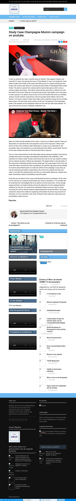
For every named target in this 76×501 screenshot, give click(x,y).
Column (43, 432)
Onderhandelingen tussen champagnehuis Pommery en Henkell (21, 249)
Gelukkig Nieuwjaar (53, 310)
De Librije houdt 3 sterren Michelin (21, 478)
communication (46, 40)
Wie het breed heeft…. (55, 338)
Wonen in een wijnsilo (54, 354)
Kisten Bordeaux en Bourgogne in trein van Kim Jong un (56, 329)
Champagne (13, 237)
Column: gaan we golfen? (29, 21)
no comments (55, 284)
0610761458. (43, 421)
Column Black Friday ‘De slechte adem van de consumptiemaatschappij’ (56, 321)
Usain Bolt (26, 42)
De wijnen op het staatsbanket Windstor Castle (22, 486)
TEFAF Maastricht (53, 361)
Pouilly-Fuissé (54, 17)
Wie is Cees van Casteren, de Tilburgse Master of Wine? (53, 453)
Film (42, 237)
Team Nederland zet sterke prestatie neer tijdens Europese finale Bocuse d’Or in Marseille (23, 458)
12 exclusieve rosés (54, 294)
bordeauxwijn (42, 17)
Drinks (11, 28)
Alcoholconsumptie (29, 17)
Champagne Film (46, 251)
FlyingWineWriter (19, 28)
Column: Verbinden (21, 471)
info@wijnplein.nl (51, 419)
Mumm (57, 40)
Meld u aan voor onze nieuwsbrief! (11, 500)
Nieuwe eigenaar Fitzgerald (56, 302)
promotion (16, 42)
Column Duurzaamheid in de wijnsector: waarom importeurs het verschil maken (54, 461)
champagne (37, 40)
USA (21, 42)
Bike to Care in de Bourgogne (57, 377)
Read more (53, 271)
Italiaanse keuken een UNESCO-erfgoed (22, 464)
